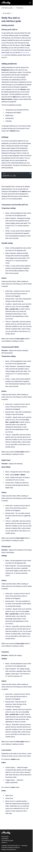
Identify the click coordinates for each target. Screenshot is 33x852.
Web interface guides (7, 8)
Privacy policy (5, 836)
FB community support (7, 840)
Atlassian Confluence (14, 847)
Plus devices (19, 8)
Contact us (4, 842)
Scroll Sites (4, 847)
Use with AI (7, 13)
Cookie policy (4, 838)
